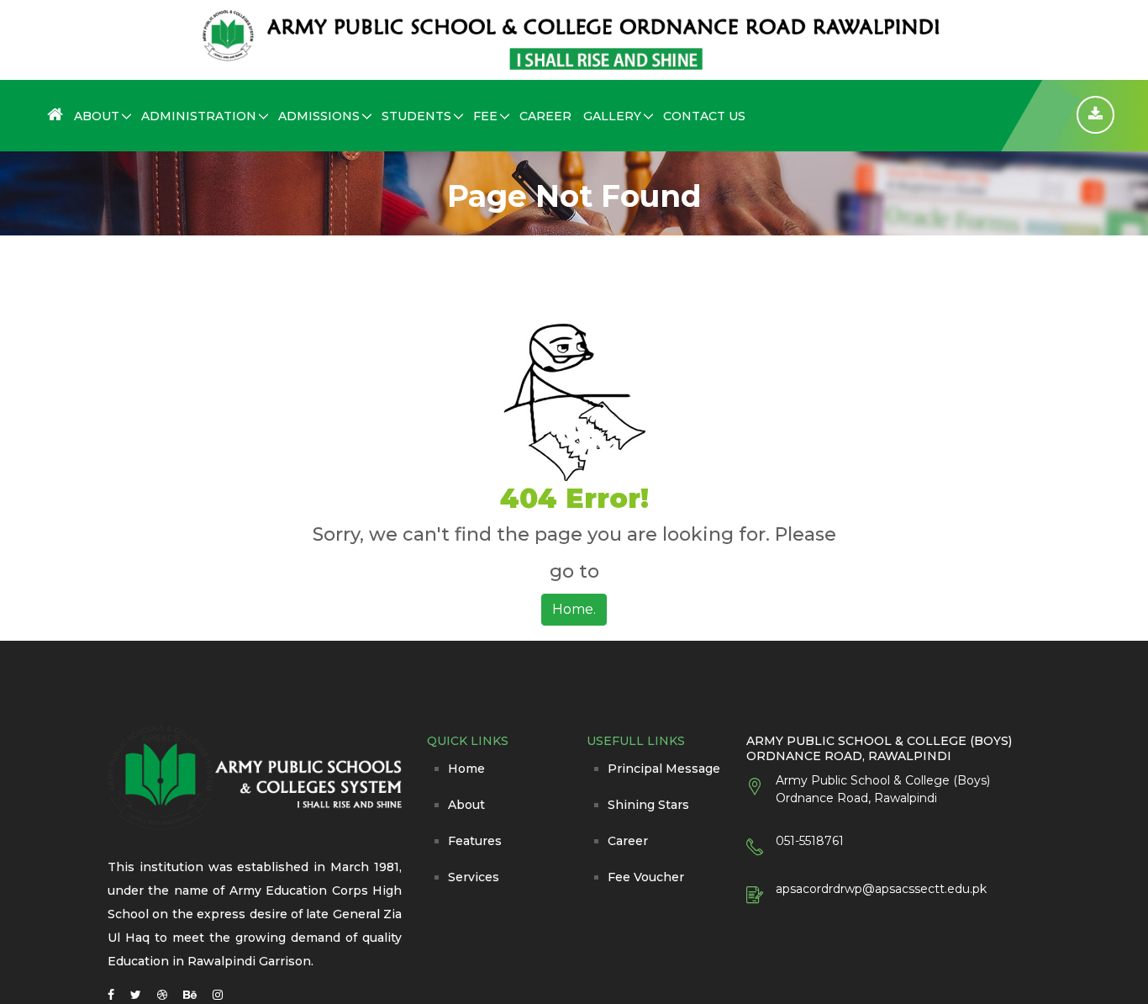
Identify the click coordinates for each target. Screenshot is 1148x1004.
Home (466, 768)
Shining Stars (648, 804)
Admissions (319, 116)
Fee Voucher (646, 877)
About (96, 116)
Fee (485, 116)
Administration (198, 116)
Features (475, 840)
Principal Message (664, 768)
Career (545, 116)
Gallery (612, 116)
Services (473, 877)
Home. (574, 609)
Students (416, 116)
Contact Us (704, 116)
